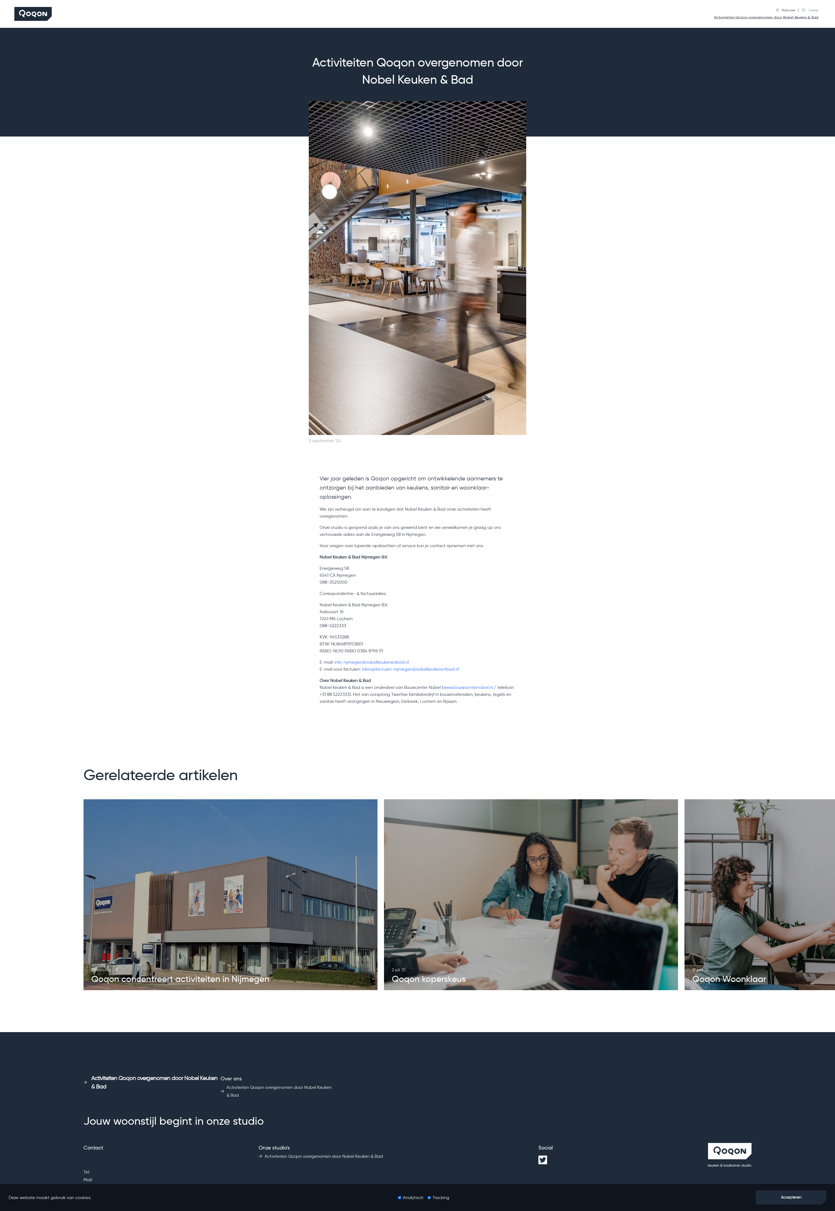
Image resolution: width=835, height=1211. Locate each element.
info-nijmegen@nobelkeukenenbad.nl (372, 662)
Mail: (88, 1179)
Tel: (87, 1171)
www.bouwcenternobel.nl (468, 687)
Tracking (441, 1197)
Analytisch (413, 1197)
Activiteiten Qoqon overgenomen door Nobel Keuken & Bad (766, 17)
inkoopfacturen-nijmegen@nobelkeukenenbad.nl (410, 669)
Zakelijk (813, 10)
